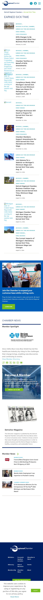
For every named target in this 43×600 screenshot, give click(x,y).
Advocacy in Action (22, 26)
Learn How (8, 306)
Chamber (31, 26)
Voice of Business (21, 34)
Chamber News (20, 571)
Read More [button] (14, 597)
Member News (18, 457)
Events (29, 564)
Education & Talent (31, 558)
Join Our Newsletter (21, 581)
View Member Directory (11, 359)
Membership (12, 570)
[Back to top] (37, 560)
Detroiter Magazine (14, 430)
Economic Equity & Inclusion (21, 559)
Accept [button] (35, 590)
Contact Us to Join (14, 389)
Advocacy (19, 24)
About (29, 570)
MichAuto (11, 557)
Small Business (20, 235)
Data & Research (20, 565)
